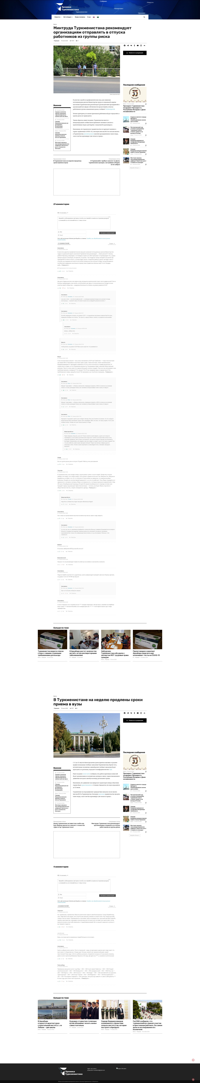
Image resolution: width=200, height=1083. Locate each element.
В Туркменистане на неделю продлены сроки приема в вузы (67, 162)
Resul (69, 383)
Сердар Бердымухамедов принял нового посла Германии (60, 135)
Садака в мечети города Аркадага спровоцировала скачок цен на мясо (61, 114)
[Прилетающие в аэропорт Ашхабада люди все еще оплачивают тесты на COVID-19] (147, 639)
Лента (55, 24)
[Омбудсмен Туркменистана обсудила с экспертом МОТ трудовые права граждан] (116, 639)
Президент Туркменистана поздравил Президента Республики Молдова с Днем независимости (134, 108)
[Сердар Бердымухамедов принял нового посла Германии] (126, 151)
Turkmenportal (110, 109)
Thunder (70, 499)
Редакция (56, 40)
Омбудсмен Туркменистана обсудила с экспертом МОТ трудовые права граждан (115, 654)
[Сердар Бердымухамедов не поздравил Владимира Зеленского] (126, 141)
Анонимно (70, 296)
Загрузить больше (134, 167)
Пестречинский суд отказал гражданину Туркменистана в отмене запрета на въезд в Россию (137, 130)
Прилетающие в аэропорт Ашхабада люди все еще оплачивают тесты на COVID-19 (146, 653)
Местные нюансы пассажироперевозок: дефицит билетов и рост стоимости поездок (62, 145)
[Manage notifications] (193, 1079)
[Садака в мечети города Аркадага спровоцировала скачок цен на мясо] (126, 119)
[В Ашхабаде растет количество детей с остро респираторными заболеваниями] (84, 639)
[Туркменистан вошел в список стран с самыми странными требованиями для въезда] (52, 639)
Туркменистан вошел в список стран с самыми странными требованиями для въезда (51, 653)
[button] (144, 17)
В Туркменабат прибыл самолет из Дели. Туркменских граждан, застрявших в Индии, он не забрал (104, 162)
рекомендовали (89, 134)
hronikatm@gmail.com (99, 1070)
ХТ (55, 110)
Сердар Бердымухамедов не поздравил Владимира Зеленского (61, 124)
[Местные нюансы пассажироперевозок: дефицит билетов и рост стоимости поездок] (126, 160)
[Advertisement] (87, 182)
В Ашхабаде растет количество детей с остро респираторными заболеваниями (83, 653)
